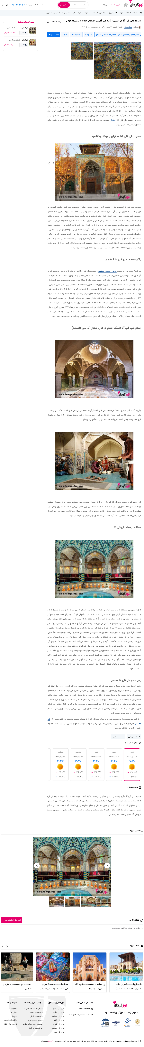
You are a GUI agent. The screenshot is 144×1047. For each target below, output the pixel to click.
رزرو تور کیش (58, 1008)
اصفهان (113, 13)
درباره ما (29, 4)
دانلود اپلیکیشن (10, 1020)
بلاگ (141, 13)
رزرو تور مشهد (58, 1012)
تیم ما (14, 1016)
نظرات (65, 34)
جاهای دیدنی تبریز (35, 1020)
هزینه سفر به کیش (35, 1028)
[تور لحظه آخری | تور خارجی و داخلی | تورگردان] (136, 4)
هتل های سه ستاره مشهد (32, 1024)
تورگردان (51, 1041)
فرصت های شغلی (10, 1024)
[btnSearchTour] (126, 5)
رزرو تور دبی (59, 1032)
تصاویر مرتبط (76, 34)
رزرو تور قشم (59, 1020)
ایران (135, 13)
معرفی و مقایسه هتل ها (33, 1008)
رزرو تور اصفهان (57, 1016)
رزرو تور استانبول (57, 1028)
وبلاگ (104, 4)
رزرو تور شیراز (58, 1024)
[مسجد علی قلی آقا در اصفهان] (117, 60)
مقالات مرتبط (54, 34)
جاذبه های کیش (36, 1016)
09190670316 (20, 4)
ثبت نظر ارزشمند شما (13, 920)
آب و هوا (88, 34)
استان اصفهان (125, 13)
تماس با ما (39, 4)
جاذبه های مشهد (35, 1012)
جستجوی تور (117, 4)
